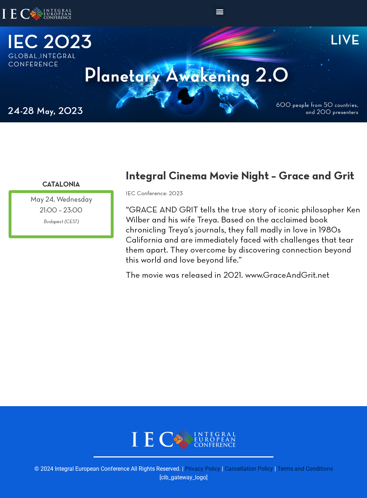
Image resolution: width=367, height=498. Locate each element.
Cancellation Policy (249, 468)
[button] (219, 12)
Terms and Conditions (305, 468)
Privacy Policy (202, 468)
